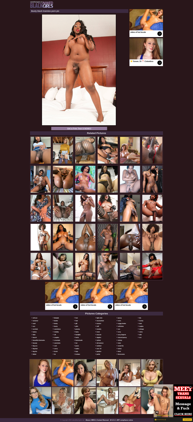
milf (98, 326)
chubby (56, 332)
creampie (57, 340)
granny (77, 329)
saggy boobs (122, 323)
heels (77, 337)
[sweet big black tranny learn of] (41, 266)
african (35, 318)
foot (76, 321)
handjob (77, 334)
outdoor (99, 346)
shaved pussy (122, 337)
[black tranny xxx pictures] (108, 266)
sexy (119, 332)
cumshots (57, 343)
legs (76, 351)
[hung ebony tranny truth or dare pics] (85, 266)
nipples (99, 337)
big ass (35, 346)
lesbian (77, 354)
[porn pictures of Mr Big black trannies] (152, 208)
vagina (141, 326)
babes (35, 332)
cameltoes (57, 329)
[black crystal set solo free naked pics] (41, 237)
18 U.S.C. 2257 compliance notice (121, 420)
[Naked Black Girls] (41, 4)
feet (76, 318)
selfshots (121, 326)
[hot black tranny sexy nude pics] (108, 237)
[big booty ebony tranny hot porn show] (152, 266)
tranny (141, 321)
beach (35, 337)
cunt (55, 346)
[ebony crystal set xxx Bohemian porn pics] (41, 179)
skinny (120, 340)
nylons (99, 340)
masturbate (100, 321)
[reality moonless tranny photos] (63, 237)
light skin (99, 318)
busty (56, 326)
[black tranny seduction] (108, 208)
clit (55, 334)
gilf (76, 323)
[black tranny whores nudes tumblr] (152, 237)
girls (76, 326)
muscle (99, 334)
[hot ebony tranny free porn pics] (130, 266)
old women (100, 343)
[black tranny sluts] (130, 208)
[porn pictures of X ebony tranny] (85, 208)
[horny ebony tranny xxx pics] (63, 266)
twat (140, 323)
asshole (35, 329)
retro (119, 321)
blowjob (56, 318)
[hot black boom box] (85, 179)
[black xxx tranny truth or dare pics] (130, 237)
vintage (141, 329)
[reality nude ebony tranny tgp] (85, 237)
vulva (141, 332)
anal (34, 323)
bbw (34, 334)
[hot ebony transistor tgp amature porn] (63, 179)
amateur (35, 321)
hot (76, 343)
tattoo (120, 348)
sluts (119, 343)
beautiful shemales (39, 340)
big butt (35, 348)
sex (119, 329)
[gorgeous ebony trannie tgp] (85, 150)
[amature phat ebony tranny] (63, 208)
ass (34, 326)
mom (98, 332)
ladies (77, 348)
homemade (79, 340)
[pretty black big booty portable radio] (108, 150)
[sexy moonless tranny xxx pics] (152, 179)
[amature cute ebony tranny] (108, 179)
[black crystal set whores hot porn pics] (130, 179)
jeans (77, 346)
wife (140, 334)
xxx (140, 337)
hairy (77, 332)
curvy (56, 348)
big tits (35, 351)
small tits (121, 346)
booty (56, 323)
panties (99, 351)
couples (56, 337)
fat (55, 354)
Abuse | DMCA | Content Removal (97, 420)
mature (99, 323)
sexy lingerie (122, 334)
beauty (35, 343)
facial (56, 351)
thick (119, 351)
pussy (120, 318)
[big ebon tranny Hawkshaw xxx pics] (41, 208)
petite (98, 354)
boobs (56, 321)
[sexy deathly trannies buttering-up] (63, 150)
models (99, 329)
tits (140, 318)
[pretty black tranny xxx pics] (152, 150)
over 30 (99, 348)
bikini (34, 354)
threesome (121, 354)
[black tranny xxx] (41, 150)
